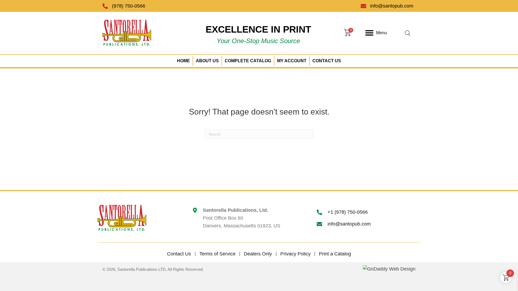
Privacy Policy (295, 254)
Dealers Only (258, 254)
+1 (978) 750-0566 (348, 212)
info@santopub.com (391, 6)
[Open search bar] (407, 33)
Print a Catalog (335, 254)
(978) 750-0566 (128, 6)
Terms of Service (217, 254)
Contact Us (179, 254)
